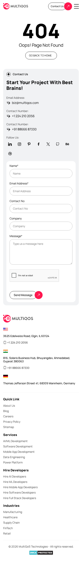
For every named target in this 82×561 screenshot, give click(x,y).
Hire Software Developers (19, 492)
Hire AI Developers (14, 476)
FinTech (8, 528)
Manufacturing (12, 512)
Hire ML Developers (15, 482)
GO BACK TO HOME (40, 55)
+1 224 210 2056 (23, 116)
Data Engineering (14, 457)
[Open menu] (76, 6)
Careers (8, 416)
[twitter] (48, 144)
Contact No (17, 201)
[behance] (67, 144)
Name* (14, 166)
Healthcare (10, 517)
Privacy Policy (11, 421)
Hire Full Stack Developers (19, 498)
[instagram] (19, 144)
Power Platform (13, 462)
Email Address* (19, 183)
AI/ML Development (15, 441)
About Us (9, 405)
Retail (7, 533)
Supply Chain (11, 522)
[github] (57, 144)
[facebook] (38, 144)
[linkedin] (10, 144)
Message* (16, 236)
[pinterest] (29, 144)
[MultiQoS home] (15, 6)
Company (16, 218)
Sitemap (8, 427)
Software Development (18, 446)
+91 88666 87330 (24, 129)
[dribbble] (10, 153)
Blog (6, 411)
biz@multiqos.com (25, 103)
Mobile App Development (19, 452)
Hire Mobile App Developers (20, 487)
